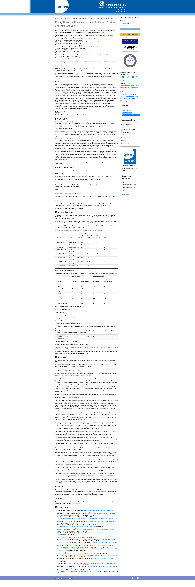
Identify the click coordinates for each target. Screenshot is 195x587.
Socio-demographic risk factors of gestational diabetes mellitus (84, 528)
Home (57, 14)
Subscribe (108, 14)
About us (62, 14)
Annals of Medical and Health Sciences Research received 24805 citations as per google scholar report (129, 87)
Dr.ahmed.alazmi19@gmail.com (109, 35)
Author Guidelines (99, 14)
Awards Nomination (130, 29)
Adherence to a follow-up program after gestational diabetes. (100, 521)
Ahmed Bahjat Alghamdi (110, 30)
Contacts (114, 14)
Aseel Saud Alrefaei (89, 29)
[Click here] (130, 92)
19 (93, 384)
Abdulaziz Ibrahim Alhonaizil (102, 29)
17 (77, 384)
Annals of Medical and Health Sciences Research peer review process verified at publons (129, 96)
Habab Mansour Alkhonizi (82, 32)
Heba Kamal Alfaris (70, 32)
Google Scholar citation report (128, 80)
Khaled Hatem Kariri (99, 30)
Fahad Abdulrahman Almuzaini (76, 29)
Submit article (90, 14)
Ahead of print (77, 14)
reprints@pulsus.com (60, 78)
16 (70, 384)
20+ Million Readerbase (130, 34)
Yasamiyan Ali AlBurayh (61, 29)
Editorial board (68, 14)
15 (58, 384)
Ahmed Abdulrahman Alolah (69, 30)
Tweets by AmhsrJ (124, 194)
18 (83, 384)
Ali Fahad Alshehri (60, 32)
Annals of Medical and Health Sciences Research (68, 577)
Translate (134, 25)
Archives (84, 14)
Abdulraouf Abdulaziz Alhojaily (85, 30)
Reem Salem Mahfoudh (98, 32)
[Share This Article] (123, 77)
